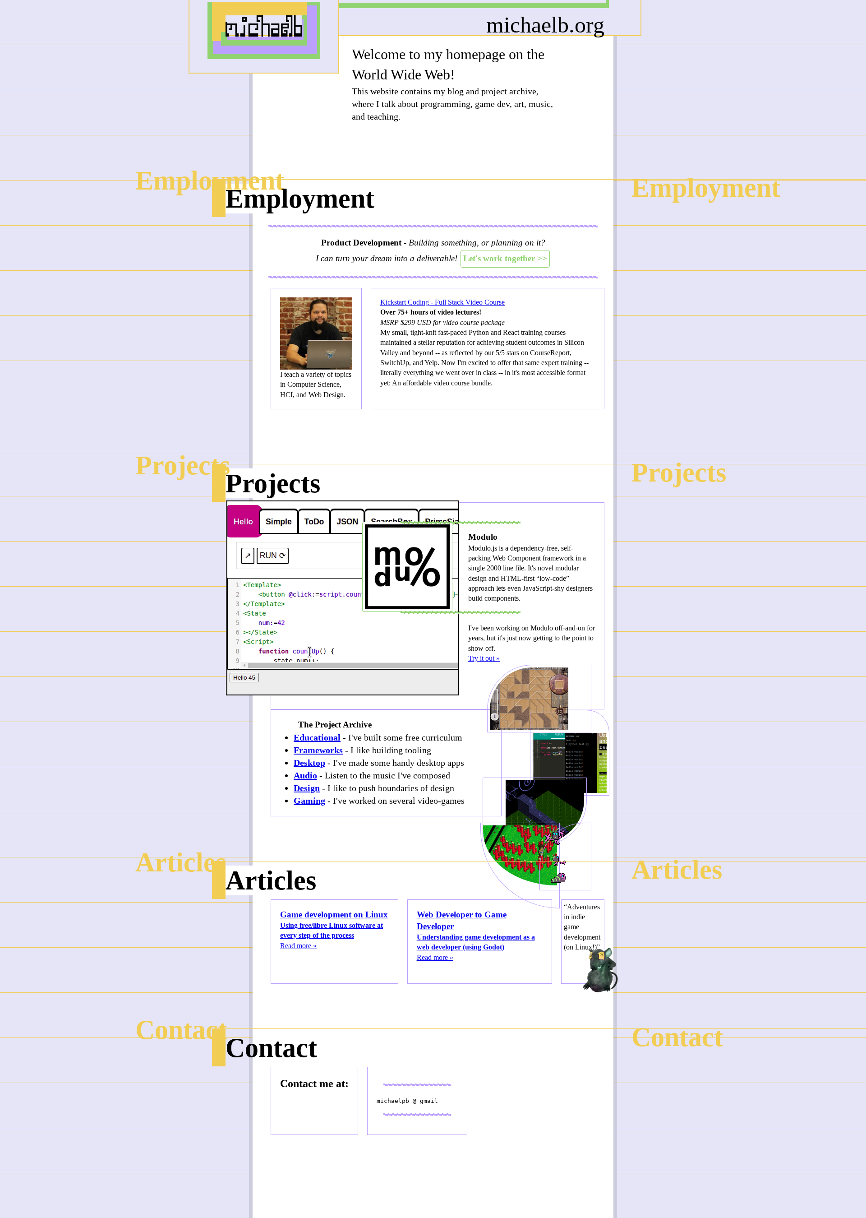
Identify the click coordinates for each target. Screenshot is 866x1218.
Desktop (309, 763)
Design (307, 788)
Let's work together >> (505, 258)
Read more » (334, 929)
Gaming (309, 801)
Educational (317, 737)
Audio (305, 775)
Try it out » (484, 658)
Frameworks (318, 750)
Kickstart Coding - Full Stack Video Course (442, 302)
